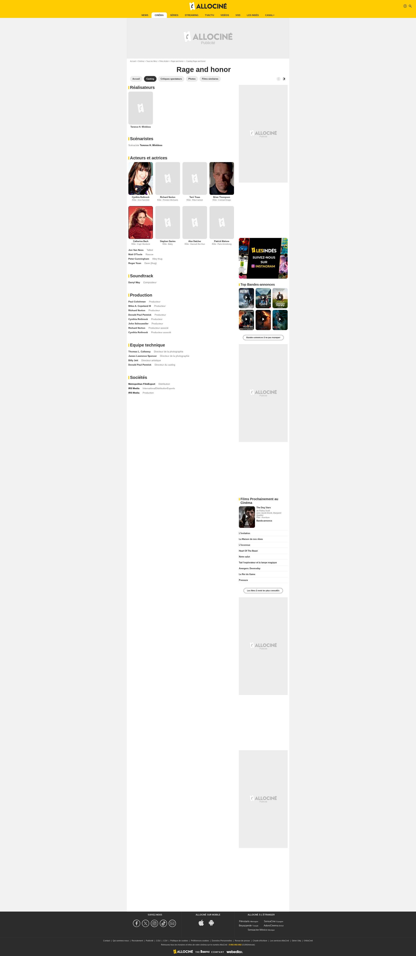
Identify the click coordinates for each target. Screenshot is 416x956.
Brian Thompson (221, 197)
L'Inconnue (244, 545)
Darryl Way (134, 282)
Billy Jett (133, 360)
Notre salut (244, 556)
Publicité (149, 941)
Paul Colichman (137, 301)
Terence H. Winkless (140, 127)
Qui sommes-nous (121, 941)
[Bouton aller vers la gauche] (278, 79)
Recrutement (137, 941)
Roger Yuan (134, 263)
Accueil (133, 61)
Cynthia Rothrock (140, 197)
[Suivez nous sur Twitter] (146, 923)
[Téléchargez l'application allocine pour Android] (213, 922)
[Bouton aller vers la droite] (284, 79)
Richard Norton (167, 197)
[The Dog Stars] (247, 517)
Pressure (243, 580)
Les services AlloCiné (279, 941)
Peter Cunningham (138, 258)
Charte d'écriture (260, 941)
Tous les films (151, 61)
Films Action (164, 61)
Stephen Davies (168, 241)
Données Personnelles (222, 941)
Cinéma (159, 15)
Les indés (253, 15)
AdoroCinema (271, 925)
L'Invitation (244, 533)
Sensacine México (257, 929)
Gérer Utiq (296, 941)
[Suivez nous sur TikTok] (164, 923)
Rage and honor (177, 61)
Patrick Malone (221, 241)
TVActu (209, 15)
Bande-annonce (264, 521)
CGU (158, 941)
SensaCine (270, 921)
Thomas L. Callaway (139, 351)
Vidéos (225, 15)
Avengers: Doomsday (249, 568)
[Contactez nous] (173, 923)
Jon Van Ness (135, 250)
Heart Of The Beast (248, 551)
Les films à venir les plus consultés (263, 590)
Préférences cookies (200, 941)
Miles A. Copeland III (139, 306)
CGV (165, 941)
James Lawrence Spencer (142, 356)
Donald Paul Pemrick (139, 314)
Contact (106, 941)
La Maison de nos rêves (251, 539)
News (145, 15)
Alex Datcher (194, 241)
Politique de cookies (179, 941)
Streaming (191, 15)
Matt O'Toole (135, 254)
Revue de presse (242, 941)
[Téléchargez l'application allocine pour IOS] (203, 922)
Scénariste (133, 145)
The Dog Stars (263, 507)
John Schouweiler (138, 323)
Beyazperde (245, 925)
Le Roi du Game (247, 574)
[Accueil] (208, 6)
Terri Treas (194, 197)
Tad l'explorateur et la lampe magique (258, 562)
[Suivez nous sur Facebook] (137, 923)
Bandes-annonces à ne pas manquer (263, 337)
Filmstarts (244, 921)
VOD (237, 15)
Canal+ (269, 15)
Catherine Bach (140, 241)
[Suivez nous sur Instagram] (155, 923)
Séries (174, 15)
